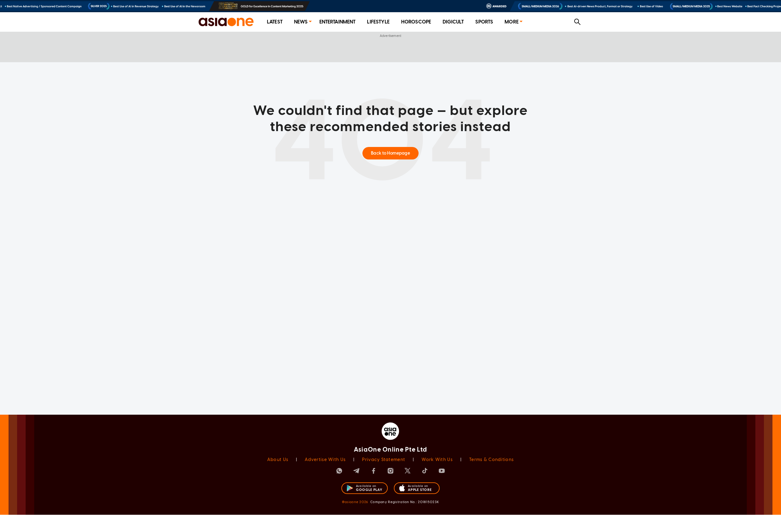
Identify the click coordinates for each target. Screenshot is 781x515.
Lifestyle (378, 22)
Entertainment (337, 22)
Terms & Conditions (491, 459)
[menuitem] (274, 22)
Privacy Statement (383, 459)
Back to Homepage (390, 153)
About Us (277, 459)
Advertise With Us (325, 459)
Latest (275, 22)
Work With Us (437, 459)
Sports (484, 22)
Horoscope (416, 22)
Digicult (453, 22)
